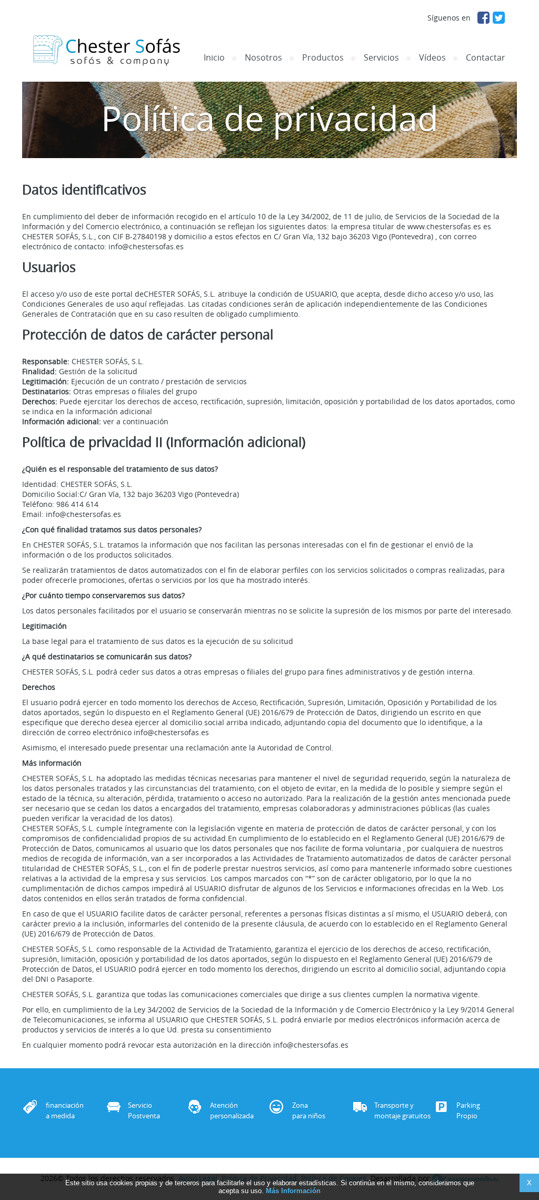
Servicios (381, 57)
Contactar (485, 57)
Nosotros (263, 57)
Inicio (214, 57)
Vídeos (432, 57)
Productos (323, 57)
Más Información (293, 1191)
